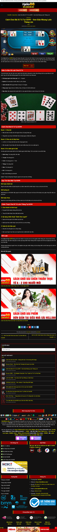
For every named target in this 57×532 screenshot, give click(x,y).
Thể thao (38, 445)
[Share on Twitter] (24, 327)
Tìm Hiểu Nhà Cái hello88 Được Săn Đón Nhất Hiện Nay (19, 400)
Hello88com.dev (5, 421)
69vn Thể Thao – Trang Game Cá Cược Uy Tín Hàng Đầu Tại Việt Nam (23, 396)
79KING (16, 435)
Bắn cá (34, 447)
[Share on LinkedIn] (32, 327)
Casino (33, 445)
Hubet (15, 433)
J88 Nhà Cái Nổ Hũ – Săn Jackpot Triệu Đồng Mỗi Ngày (19, 382)
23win (37, 433)
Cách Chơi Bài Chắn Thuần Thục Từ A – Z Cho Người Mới (15, 286)
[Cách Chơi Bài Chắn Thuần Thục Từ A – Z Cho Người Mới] (28, 269)
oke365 (53, 429)
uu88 (52, 433)
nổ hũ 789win (32, 429)
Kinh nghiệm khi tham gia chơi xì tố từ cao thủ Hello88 (19, 387)
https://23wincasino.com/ (21, 429)
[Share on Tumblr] (35, 327)
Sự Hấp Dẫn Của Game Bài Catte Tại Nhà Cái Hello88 (19, 391)
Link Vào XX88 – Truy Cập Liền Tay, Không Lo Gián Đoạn (19, 378)
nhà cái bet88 (25, 433)
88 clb (37, 429)
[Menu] (2, 5)
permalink (38, 331)
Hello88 (9, 15)
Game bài (45, 445)
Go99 (41, 435)
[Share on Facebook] (22, 327)
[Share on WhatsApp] (19, 327)
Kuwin (29, 435)
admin (34, 26)
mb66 (27, 431)
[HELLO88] (28, 5)
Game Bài (14, 15)
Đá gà (39, 447)
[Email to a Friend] (27, 327)
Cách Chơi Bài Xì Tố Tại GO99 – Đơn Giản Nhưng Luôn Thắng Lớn (22, 368)
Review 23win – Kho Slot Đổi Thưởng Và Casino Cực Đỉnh (20, 364)
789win (19, 433)
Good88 (34, 435)
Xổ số (50, 445)
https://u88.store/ (42, 431)
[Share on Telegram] (37, 327)
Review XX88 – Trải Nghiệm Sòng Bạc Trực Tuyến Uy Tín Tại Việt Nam (23, 373)
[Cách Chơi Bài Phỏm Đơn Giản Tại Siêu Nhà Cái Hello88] (28, 304)
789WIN (11, 433)
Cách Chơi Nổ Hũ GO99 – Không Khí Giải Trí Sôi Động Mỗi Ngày (21, 359)
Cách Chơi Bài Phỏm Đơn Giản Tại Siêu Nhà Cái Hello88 (14, 320)
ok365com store (23, 435)
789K (38, 435)
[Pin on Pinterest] (30, 327)
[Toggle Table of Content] (31, 66)
